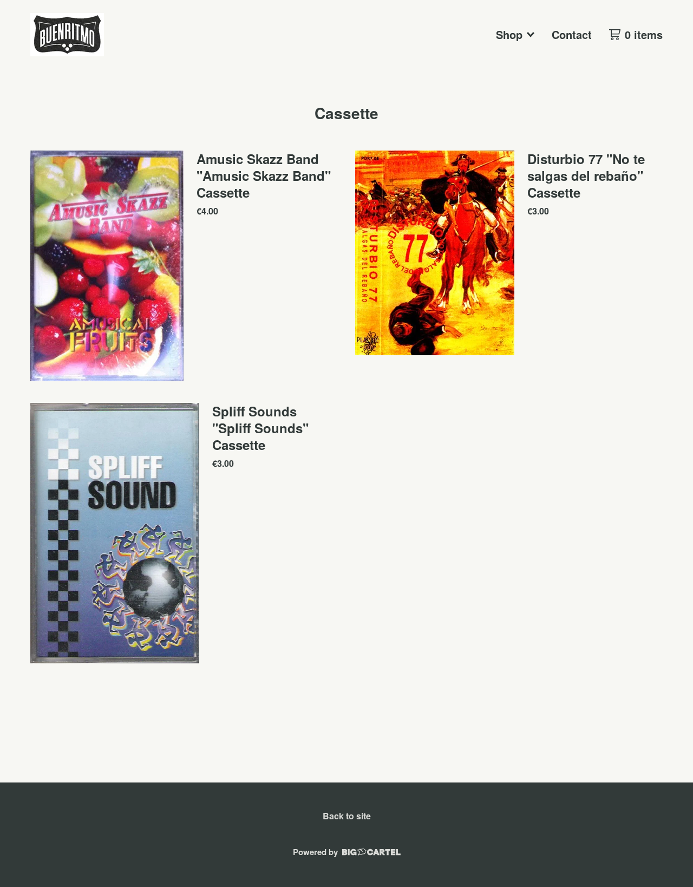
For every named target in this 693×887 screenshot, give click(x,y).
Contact (572, 34)
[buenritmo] (67, 34)
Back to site (347, 816)
